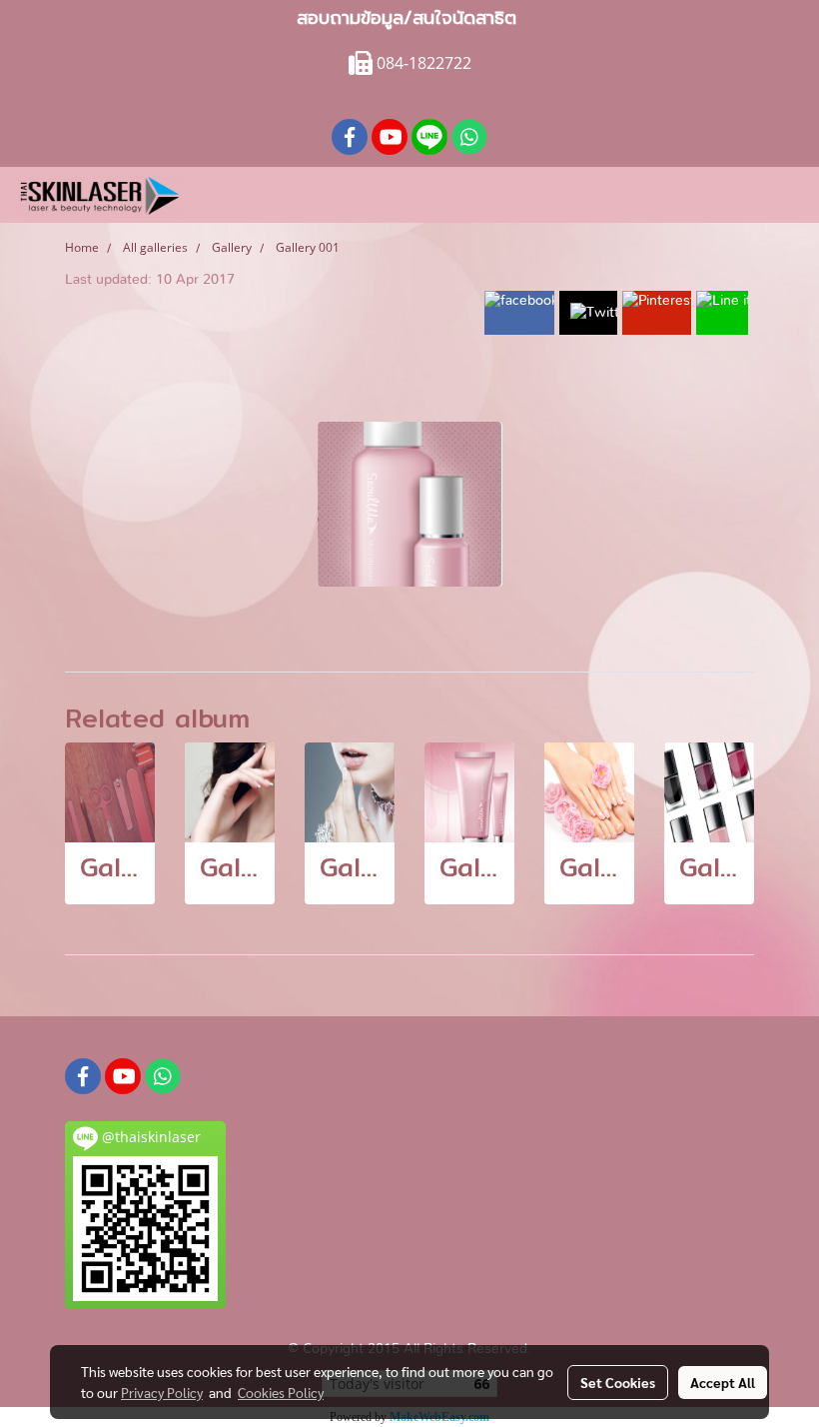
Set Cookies (617, 1382)
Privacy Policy (162, 1392)
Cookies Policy (281, 1392)
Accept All (722, 1382)
